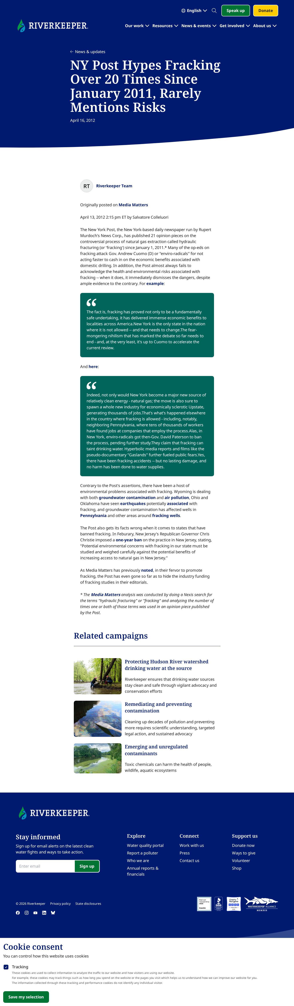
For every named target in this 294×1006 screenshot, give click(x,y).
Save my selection (26, 997)
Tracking (20, 966)
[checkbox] (6, 966)
